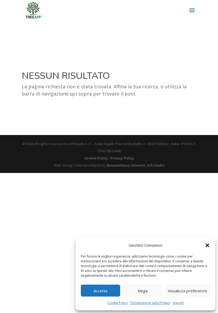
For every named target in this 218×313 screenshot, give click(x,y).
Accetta (100, 290)
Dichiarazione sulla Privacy (150, 303)
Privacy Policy (122, 158)
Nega (143, 290)
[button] (207, 245)
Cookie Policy (117, 303)
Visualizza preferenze (187, 290)
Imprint (178, 303)
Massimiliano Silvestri (126, 165)
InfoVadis (155, 165)
